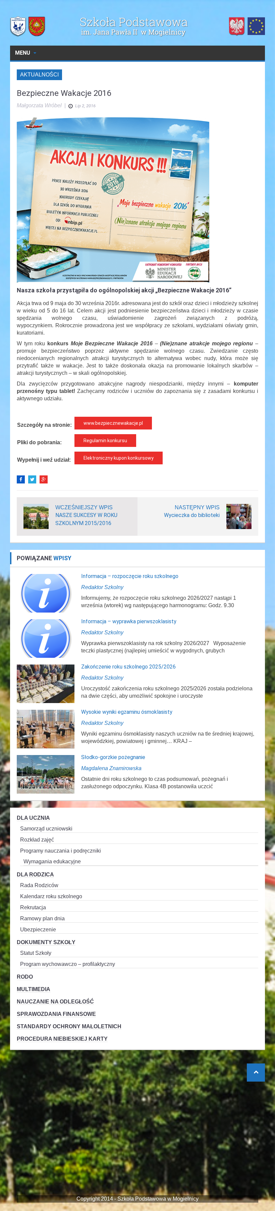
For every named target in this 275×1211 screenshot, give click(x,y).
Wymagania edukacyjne (52, 861)
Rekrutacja (33, 907)
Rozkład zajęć (37, 840)
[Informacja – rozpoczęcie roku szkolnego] (45, 593)
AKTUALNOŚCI (39, 74)
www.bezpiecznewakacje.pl (113, 423)
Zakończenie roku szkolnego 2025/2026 (128, 667)
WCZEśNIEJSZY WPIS (84, 507)
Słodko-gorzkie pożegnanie (113, 757)
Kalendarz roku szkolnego (51, 896)
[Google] (44, 479)
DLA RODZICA (35, 874)
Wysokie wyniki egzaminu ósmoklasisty (126, 712)
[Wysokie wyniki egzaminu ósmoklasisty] (45, 729)
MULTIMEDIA (33, 989)
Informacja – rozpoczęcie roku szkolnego (129, 576)
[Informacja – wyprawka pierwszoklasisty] (45, 638)
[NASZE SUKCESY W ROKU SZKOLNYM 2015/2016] (36, 516)
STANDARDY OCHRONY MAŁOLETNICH (69, 1026)
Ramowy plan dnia (42, 918)
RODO (25, 977)
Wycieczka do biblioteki (192, 515)
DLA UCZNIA (33, 818)
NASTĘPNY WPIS (197, 507)
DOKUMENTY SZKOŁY (46, 942)
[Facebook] (21, 479)
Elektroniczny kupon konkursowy (119, 458)
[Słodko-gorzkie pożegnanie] (45, 774)
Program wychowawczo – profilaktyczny (67, 964)
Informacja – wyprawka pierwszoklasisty (128, 621)
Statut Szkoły (35, 953)
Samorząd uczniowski (46, 828)
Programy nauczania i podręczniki (60, 851)
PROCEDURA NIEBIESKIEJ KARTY (62, 1039)
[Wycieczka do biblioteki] (239, 516)
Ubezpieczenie (38, 929)
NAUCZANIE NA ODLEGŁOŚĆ (55, 1001)
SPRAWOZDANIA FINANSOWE (56, 1014)
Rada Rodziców (39, 885)
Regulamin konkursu (105, 440)
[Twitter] (32, 479)
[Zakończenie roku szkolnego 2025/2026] (45, 683)
